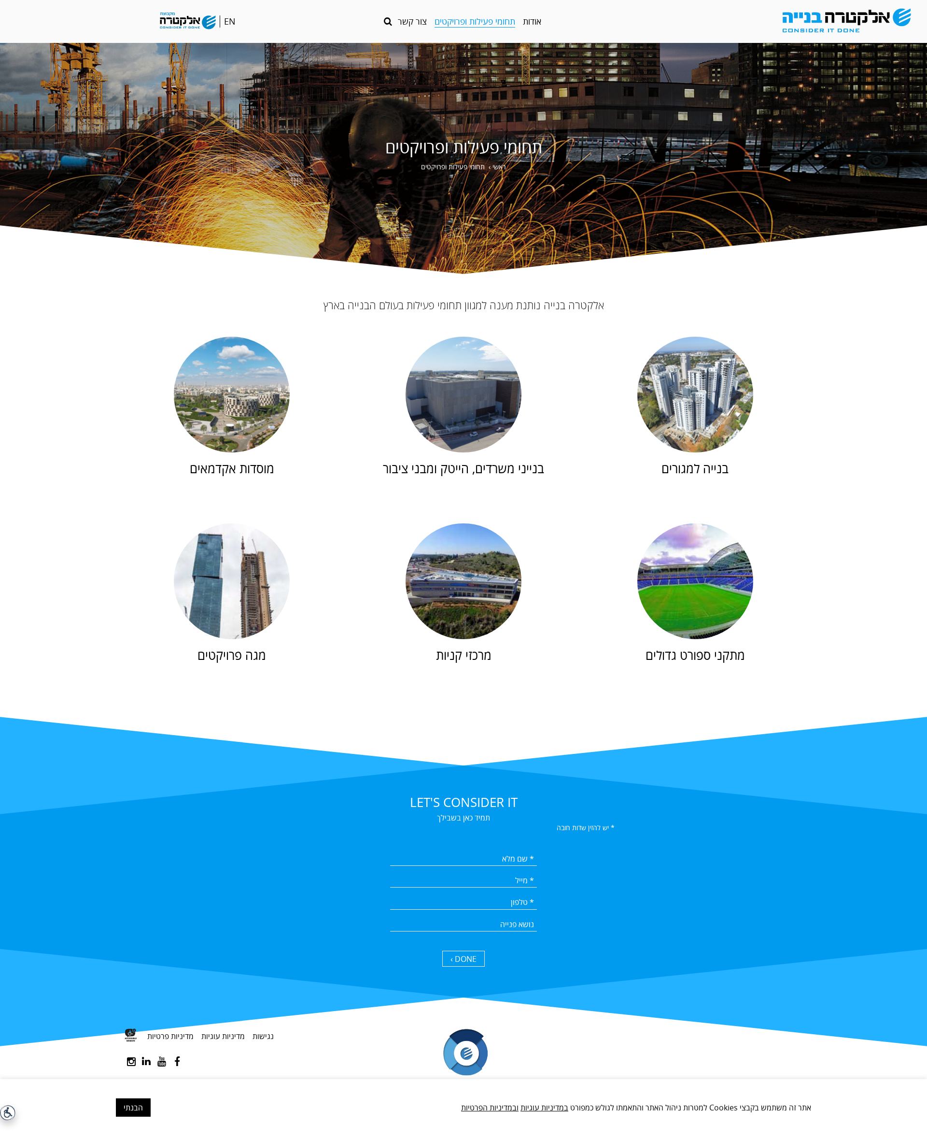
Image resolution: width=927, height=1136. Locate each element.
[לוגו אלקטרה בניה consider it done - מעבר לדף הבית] (803, 21)
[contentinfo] (463, 1070)
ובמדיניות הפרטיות (490, 1107)
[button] (388, 21)
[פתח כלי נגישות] (7, 1113)
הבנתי (133, 1107)
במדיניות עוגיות (544, 1107)
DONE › (463, 959)
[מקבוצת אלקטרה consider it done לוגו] (188, 22)
